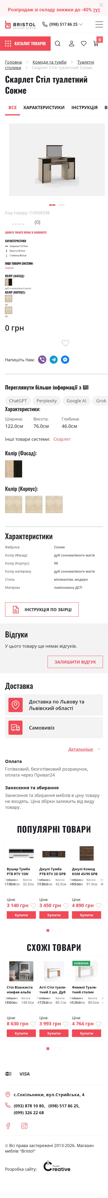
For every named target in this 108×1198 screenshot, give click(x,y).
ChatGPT (18, 401)
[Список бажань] (83, 43)
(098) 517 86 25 (63, 24)
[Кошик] (95, 43)
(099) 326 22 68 (29, 1112)
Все (12, 107)
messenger (65, 359)
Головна (13, 62)
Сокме (59, 547)
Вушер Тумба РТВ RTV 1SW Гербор (18, 871)
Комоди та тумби (50, 62)
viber (42, 359)
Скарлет (9, 267)
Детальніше (80, 749)
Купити (21, 915)
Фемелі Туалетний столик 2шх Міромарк (85, 989)
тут (96, 9)
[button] (52, 205)
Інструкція (84, 107)
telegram (54, 359)
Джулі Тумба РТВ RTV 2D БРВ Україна (52, 871)
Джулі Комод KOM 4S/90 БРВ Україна (84, 871)
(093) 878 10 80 (29, 1105)
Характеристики (44, 107)
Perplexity (47, 401)
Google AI (76, 401)
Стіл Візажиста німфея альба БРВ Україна (20, 989)
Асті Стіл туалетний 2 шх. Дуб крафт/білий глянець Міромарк (52, 989)
